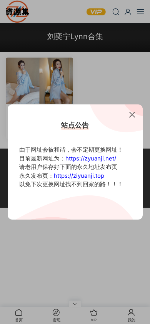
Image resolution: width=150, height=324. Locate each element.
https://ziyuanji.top (79, 175)
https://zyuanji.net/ (90, 158)
